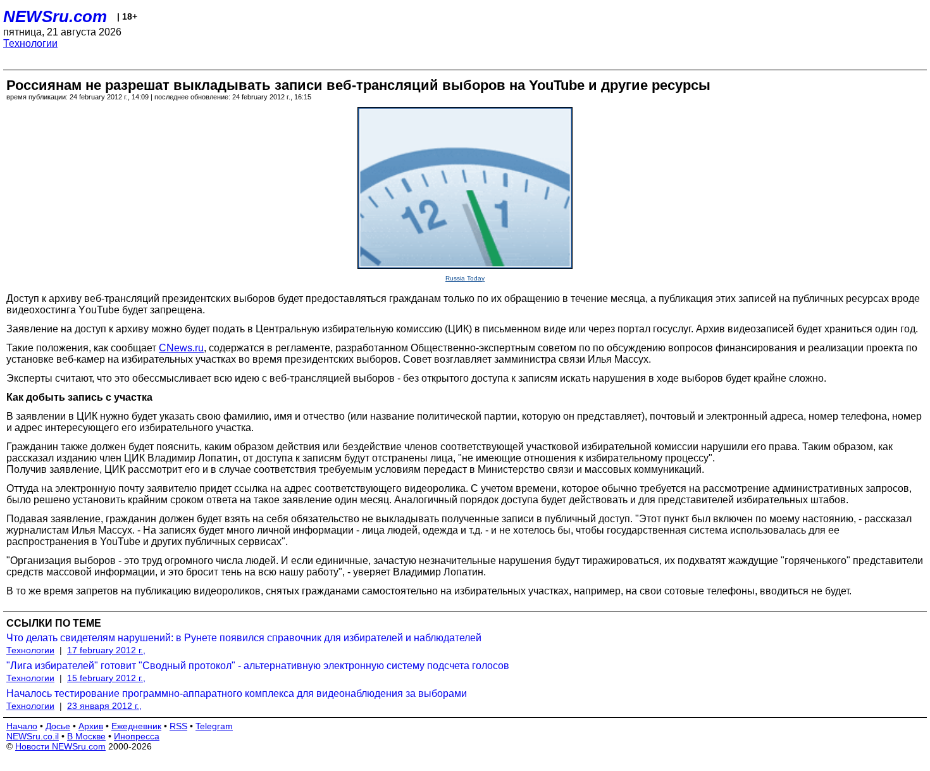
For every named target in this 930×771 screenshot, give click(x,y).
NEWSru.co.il (32, 736)
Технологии (30, 43)
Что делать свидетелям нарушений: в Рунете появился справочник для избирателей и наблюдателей (243, 637)
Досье (58, 726)
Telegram (214, 726)
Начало (21, 726)
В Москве (86, 736)
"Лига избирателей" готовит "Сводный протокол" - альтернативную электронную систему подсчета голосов (257, 665)
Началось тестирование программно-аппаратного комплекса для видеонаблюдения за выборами (236, 693)
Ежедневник (136, 726)
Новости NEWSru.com (60, 746)
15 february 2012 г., (106, 678)
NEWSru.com (55, 16)
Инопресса (136, 736)
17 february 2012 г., (106, 650)
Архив (90, 726)
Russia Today (465, 278)
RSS (178, 726)
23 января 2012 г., (104, 706)
